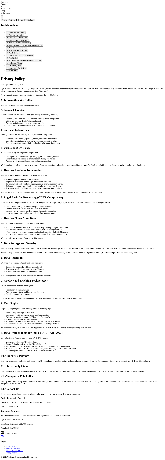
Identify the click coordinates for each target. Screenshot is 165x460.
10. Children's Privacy (14, 63)
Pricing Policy (11, 453)
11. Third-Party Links (14, 66)
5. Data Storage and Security (17, 50)
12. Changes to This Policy (16, 68)
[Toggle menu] (2, 15)
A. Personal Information (15, 35)
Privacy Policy (11, 446)
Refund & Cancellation (14, 451)
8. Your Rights (12, 58)
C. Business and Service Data (17, 40)
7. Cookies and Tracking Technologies (20, 55)
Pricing (4, 20)
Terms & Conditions (13, 448)
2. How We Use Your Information (18, 43)
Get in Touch (29, 20)
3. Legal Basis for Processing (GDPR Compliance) (24, 45)
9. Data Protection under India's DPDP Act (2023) (24, 60)
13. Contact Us (12, 71)
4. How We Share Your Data (16, 48)
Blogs (21, 20)
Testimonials (13, 20)
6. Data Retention (13, 53)
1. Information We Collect (16, 33)
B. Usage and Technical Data (17, 38)
